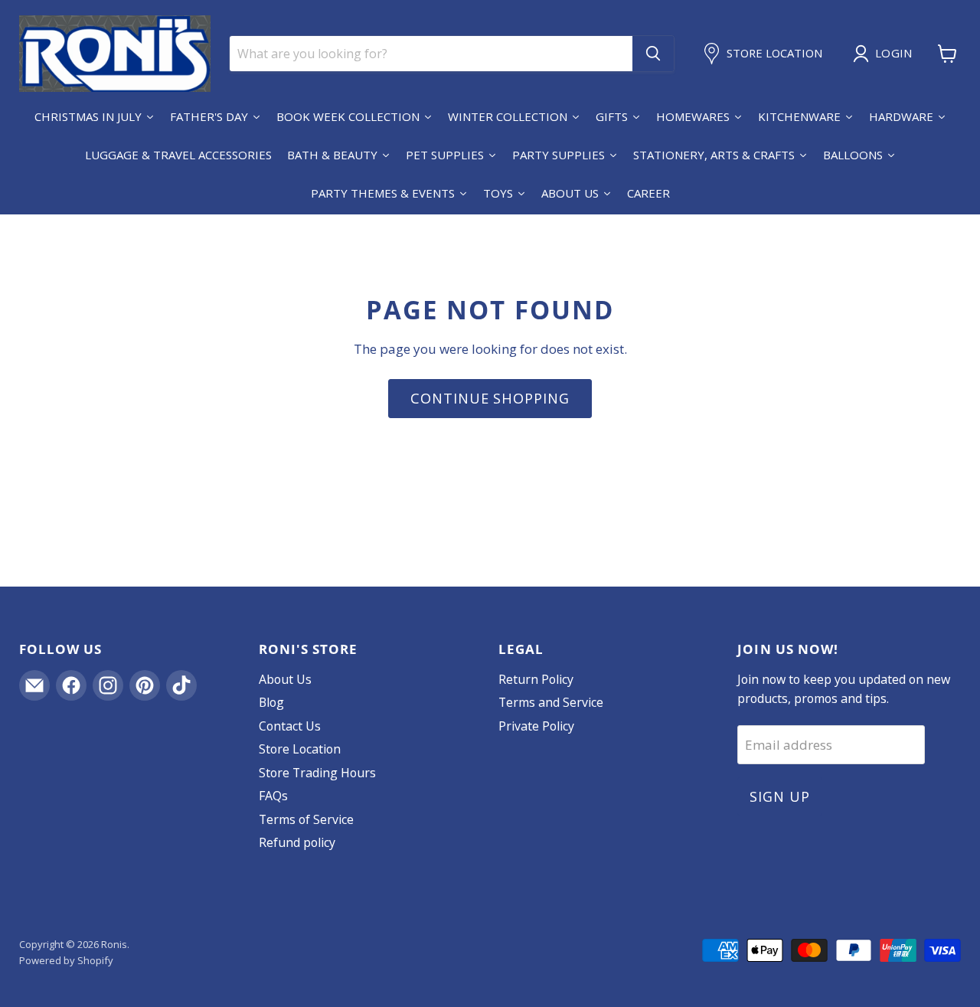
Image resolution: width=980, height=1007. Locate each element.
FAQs (273, 795)
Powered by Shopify (66, 960)
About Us (285, 679)
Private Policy (536, 726)
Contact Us (290, 726)
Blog (271, 702)
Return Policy (535, 679)
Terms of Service (306, 819)
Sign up (779, 796)
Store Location (300, 749)
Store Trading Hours (317, 772)
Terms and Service (550, 702)
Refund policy (297, 842)
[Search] (653, 53)
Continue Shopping (489, 398)
